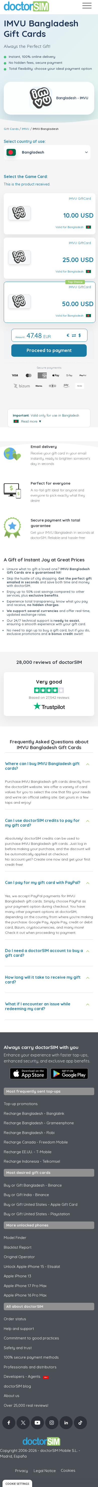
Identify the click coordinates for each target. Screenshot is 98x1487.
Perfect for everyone (50, 483)
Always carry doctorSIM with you (41, 1047)
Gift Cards (11, 129)
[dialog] (17, 1483)
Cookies (68, 1470)
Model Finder (15, 1237)
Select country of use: (25, 141)
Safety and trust (18, 1347)
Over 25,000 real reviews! (26, 1405)
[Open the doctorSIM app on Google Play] (69, 1073)
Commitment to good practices (31, 1338)
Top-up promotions (21, 1103)
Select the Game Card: (26, 176)
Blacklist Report (17, 1247)
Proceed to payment (49, 350)
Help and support (19, 1328)
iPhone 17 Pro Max (25, 1285)
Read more (31, 421)
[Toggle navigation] (86, 6)
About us (11, 1395)
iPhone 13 (17, 1276)
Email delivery (44, 446)
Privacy (21, 1470)
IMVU (25, 129)
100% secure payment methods (31, 1357)
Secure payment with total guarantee (55, 523)
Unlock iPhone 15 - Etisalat (32, 1266)
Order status (15, 1318)
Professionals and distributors (30, 1367)
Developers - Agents (25, 1376)
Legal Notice (45, 1470)
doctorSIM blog (17, 1386)
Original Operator (19, 1256)
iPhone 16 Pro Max (25, 1295)
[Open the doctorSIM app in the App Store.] (28, 1073)
